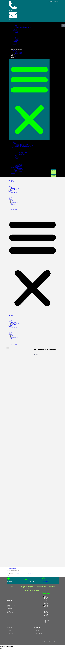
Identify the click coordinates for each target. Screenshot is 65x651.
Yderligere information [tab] (12, 568)
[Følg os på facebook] (43, 578)
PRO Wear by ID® (14, 205)
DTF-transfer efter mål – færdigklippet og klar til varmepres (24, 26)
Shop (12, 28)
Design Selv (15, 29)
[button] (29, 99)
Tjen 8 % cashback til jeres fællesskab (19, 50)
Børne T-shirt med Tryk (23, 34)
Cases (12, 57)
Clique (12, 200)
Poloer (16, 36)
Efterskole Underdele (18, 53)
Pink (27, 573)
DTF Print (13, 23)
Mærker (10, 199)
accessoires (15, 41)
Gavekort (10, 198)
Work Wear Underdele (18, 47)
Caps (16, 42)
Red (29, 573)
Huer (16, 43)
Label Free (13, 341)
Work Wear (15, 45)
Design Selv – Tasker (14, 193)
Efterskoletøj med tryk (16, 49)
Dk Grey (22, 573)
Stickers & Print (14, 48)
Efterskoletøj (15, 51)
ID (11, 203)
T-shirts (16, 32)
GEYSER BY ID (14, 209)
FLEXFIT (12, 207)
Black (15, 573)
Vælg (1, 648)
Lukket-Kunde (15, 56)
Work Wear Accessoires (19, 165)
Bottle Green (18, 573)
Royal (31, 573)
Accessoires (11, 191)
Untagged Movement (14, 202)
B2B (12, 55)
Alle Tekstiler (15, 30)
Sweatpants (17, 40)
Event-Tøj (14, 44)
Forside (12, 22)
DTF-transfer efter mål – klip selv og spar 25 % (22, 25)
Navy (33, 573)
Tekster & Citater (22, 35)
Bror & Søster (21, 153)
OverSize (16, 37)
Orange (25, 573)
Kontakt (13, 54)
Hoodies (16, 39)
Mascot (12, 208)
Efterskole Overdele (18, 52)
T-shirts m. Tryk (19, 33)
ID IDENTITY (13, 204)
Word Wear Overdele (18, 164)
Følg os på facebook (46, 581)
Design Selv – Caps (14, 192)
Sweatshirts (17, 38)
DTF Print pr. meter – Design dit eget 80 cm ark (23, 27)
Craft (12, 201)
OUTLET (16, 31)
